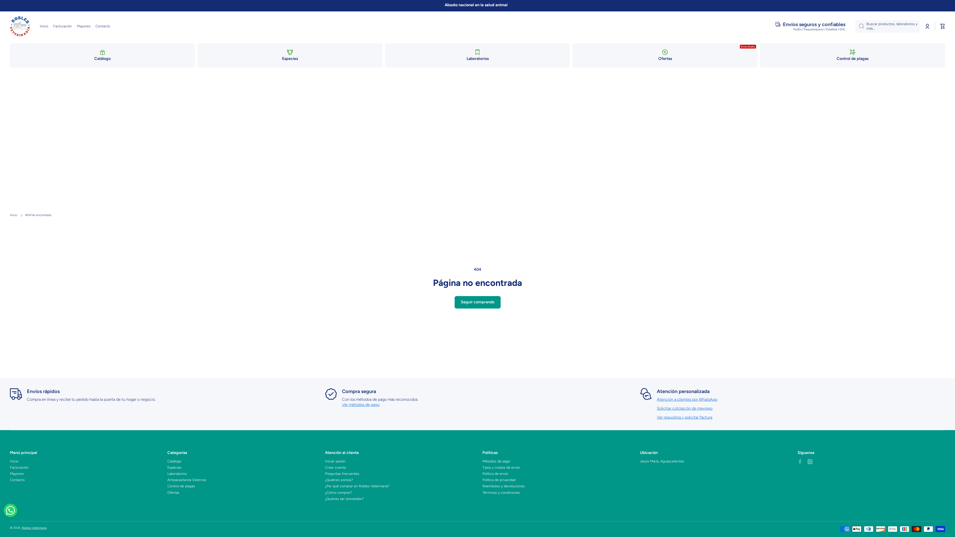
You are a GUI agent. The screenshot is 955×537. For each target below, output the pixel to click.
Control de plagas (181, 486)
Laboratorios (177, 474)
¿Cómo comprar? (338, 493)
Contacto (17, 480)
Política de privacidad (499, 480)
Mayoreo (17, 474)
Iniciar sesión (335, 461)
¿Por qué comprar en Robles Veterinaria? (357, 486)
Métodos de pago (496, 461)
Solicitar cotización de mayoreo (685, 408)
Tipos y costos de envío (501, 467)
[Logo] (20, 26)
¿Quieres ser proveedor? (344, 499)
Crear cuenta (335, 467)
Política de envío (495, 474)
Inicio (13, 215)
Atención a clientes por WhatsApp (687, 399)
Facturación (19, 467)
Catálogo (174, 461)
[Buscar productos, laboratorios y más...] (859, 26)
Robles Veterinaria (34, 528)
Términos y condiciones (501, 493)
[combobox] (887, 26)
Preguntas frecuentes (342, 474)
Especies (174, 467)
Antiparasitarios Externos (186, 480)
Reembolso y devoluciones (503, 486)
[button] (942, 26)
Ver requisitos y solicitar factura (684, 417)
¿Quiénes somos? (339, 480)
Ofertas (173, 493)
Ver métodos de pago (361, 404)
